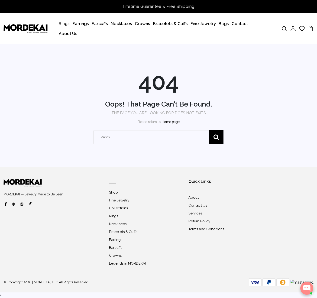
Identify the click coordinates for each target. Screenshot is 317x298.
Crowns (142, 23)
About (193, 197)
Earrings (80, 23)
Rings (64, 23)
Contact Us (197, 205)
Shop (113, 192)
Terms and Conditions (206, 229)
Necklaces (121, 23)
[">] (30, 206)
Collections (118, 208)
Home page (171, 122)
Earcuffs (100, 23)
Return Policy (199, 221)
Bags (224, 23)
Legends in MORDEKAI (127, 263)
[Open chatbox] (306, 288)
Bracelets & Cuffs (170, 23)
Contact (240, 23)
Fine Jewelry (203, 23)
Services (195, 213)
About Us (68, 33)
